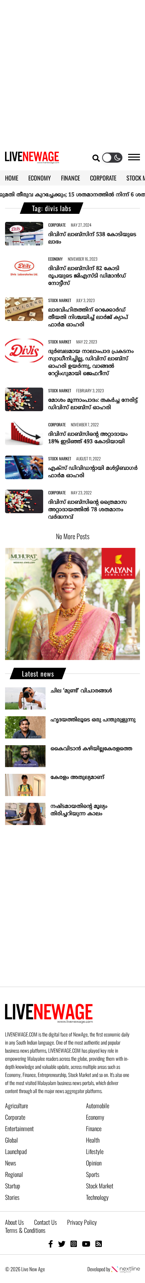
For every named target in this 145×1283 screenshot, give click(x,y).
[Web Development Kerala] (125, 1269)
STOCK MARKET (59, 300)
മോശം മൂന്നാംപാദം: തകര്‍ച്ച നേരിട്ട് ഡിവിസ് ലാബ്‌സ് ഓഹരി (93, 404)
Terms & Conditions (25, 1230)
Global (11, 1140)
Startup (12, 1186)
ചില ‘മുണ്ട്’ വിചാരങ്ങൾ (81, 691)
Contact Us (45, 1222)
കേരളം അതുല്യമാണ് (77, 777)
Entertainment (19, 1128)
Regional (14, 1174)
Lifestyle (95, 1151)
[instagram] (73, 1243)
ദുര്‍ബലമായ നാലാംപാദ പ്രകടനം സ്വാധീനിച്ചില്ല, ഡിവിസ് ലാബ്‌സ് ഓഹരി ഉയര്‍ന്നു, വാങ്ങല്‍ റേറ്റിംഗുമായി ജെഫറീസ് (91, 362)
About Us (14, 1222)
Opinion (94, 1163)
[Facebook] (50, 1243)
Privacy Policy (82, 1222)
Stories (12, 1197)
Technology (97, 1197)
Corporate (15, 1117)
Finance (94, 1128)
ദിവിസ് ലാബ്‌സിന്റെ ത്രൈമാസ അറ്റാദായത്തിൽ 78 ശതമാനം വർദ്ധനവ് (87, 510)
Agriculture (16, 1105)
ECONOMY (39, 178)
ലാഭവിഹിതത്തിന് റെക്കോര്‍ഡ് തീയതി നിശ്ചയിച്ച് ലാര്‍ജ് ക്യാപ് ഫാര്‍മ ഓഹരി (88, 317)
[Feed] (98, 1243)
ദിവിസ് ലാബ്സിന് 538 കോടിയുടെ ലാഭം (92, 238)
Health (92, 1140)
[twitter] (61, 1243)
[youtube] (86, 1243)
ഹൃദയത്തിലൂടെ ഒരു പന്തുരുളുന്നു (93, 720)
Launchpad (16, 1151)
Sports (92, 1174)
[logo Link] (32, 160)
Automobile (97, 1105)
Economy (95, 1117)
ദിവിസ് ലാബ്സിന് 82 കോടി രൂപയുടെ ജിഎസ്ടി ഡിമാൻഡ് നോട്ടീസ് (87, 276)
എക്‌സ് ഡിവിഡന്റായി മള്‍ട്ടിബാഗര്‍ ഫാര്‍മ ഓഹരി (93, 472)
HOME (11, 178)
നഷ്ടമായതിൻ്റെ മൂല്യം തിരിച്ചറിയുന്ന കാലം (79, 810)
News (10, 1163)
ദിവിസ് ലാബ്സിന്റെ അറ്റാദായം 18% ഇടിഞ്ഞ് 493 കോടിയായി (87, 438)
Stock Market (99, 1186)
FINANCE (70, 178)
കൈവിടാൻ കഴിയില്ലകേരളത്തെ (91, 749)
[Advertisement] (72, 72)
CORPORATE (103, 178)
